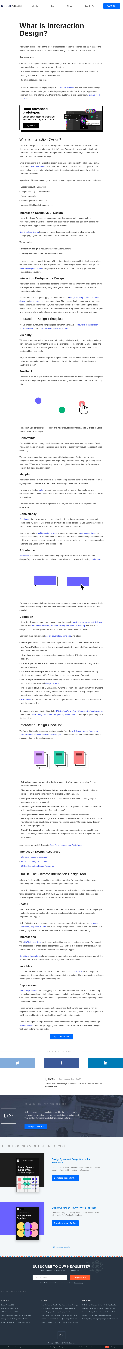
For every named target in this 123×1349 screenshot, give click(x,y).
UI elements (96, 559)
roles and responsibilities (30, 268)
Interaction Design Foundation (34, 861)
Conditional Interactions (30, 956)
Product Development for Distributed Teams (15, 1322)
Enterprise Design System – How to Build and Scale (98, 1312)
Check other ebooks (61, 1247)
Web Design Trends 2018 (9, 1312)
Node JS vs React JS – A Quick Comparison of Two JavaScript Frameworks (60, 1322)
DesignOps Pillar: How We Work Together (74, 1207)
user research (36, 301)
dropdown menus (38, 927)
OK (107, 1347)
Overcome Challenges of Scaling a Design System (98, 1308)
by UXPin (18, 6)
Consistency (25, 519)
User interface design (29, 232)
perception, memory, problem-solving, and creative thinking (58, 626)
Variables (78, 971)
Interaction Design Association (34, 857)
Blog (52, 6)
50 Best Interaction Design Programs (37, 866)
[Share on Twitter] (17, 1063)
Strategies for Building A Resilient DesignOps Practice (99, 1305)
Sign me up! (80, 1278)
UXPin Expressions (28, 990)
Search (87, 6)
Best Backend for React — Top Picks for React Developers (60, 1305)
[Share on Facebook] (61, 1063)
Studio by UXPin (7, 6)
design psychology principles (58, 636)
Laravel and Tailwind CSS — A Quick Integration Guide (59, 1319)
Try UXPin (111, 6)
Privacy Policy (78, 1283)
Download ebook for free (65, 1178)
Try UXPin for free (61, 1036)
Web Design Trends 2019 (9, 1308)
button (41, 490)
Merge (69, 6)
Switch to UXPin (26, 1025)
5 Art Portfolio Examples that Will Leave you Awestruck (59, 1308)
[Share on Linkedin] (105, 1063)
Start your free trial (36, 1126)
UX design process (65, 88)
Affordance (24, 556)
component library (88, 533)
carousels (94, 923)
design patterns (52, 683)
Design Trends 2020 (8, 1305)
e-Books (35, 6)
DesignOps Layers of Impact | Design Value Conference (100, 1319)
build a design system (47, 533)
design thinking (76, 297)
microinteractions (38, 166)
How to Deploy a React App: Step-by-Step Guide (57, 1312)
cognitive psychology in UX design (86, 622)
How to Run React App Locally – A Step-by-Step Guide (59, 1315)
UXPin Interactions (32, 942)
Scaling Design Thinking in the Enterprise (14, 1319)
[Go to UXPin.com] (61, 1335)
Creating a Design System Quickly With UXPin (16, 1315)
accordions (24, 927)
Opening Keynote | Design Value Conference (96, 1315)
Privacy (50, 1343)
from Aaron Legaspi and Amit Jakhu (66, 845)
